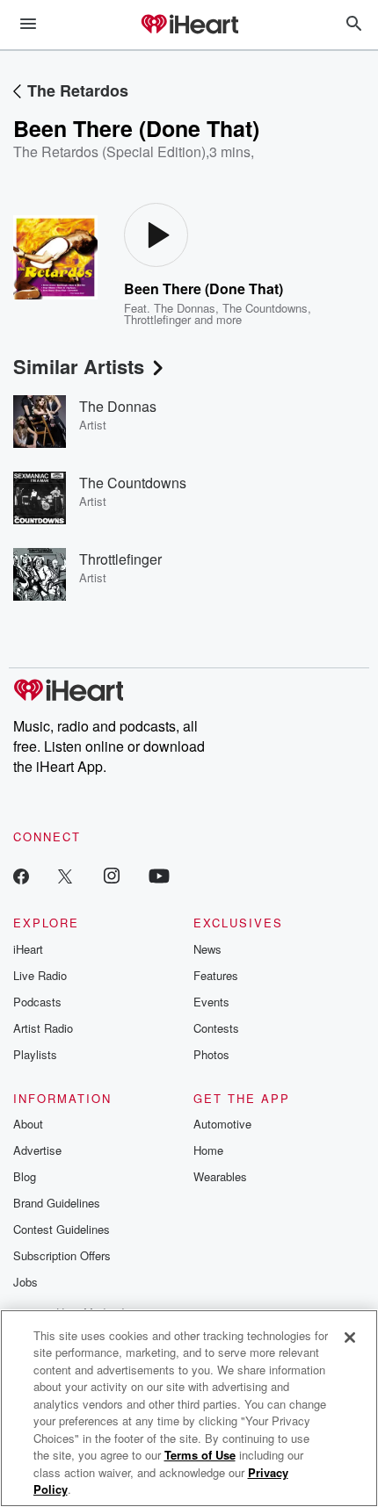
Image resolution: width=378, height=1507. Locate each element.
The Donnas (184, 307)
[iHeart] (189, 25)
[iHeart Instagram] (112, 875)
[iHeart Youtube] (159, 875)
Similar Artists (78, 366)
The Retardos (77, 90)
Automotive (222, 1123)
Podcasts (37, 1001)
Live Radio (40, 975)
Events (211, 1001)
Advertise (37, 1150)
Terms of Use (200, 1454)
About (28, 1123)
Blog (24, 1176)
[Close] (350, 1337)
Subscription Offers (62, 1255)
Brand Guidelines (56, 1202)
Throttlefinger (157, 319)
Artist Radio (43, 1028)
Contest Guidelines (61, 1229)
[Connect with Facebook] (21, 875)
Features (215, 975)
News (207, 949)
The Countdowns (265, 307)
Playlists (35, 1054)
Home (208, 1150)
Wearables (220, 1176)
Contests (216, 1028)
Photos (211, 1054)
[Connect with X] (65, 875)
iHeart (28, 949)
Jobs (25, 1281)
